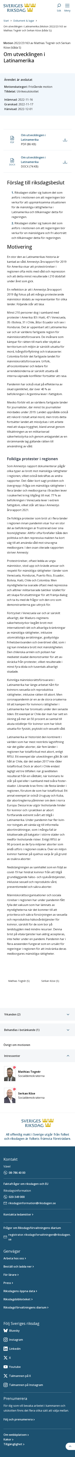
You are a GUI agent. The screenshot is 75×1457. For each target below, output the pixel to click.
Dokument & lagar (23, 20)
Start (6, 20)
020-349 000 (17, 1197)
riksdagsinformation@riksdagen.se (32, 1203)
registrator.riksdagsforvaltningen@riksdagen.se (39, 1237)
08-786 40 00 (17, 1173)
